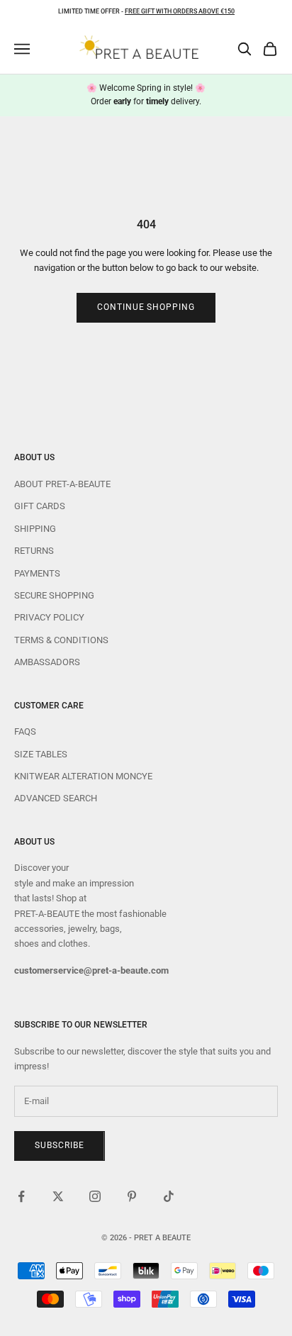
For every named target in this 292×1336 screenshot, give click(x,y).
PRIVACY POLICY (49, 617)
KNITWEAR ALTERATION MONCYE (83, 776)
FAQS (25, 731)
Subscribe (59, 1145)
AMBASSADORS (47, 662)
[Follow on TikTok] (169, 1196)
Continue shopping (146, 307)
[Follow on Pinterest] (132, 1196)
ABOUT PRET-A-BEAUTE (62, 484)
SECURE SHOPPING (54, 595)
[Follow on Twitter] (58, 1196)
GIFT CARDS (39, 506)
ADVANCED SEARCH (55, 798)
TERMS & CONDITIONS (61, 640)
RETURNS (34, 550)
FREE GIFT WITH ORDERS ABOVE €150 (180, 11)
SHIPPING (35, 528)
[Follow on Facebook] (21, 1196)
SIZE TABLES (40, 754)
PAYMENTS (37, 573)
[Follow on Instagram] (95, 1196)
